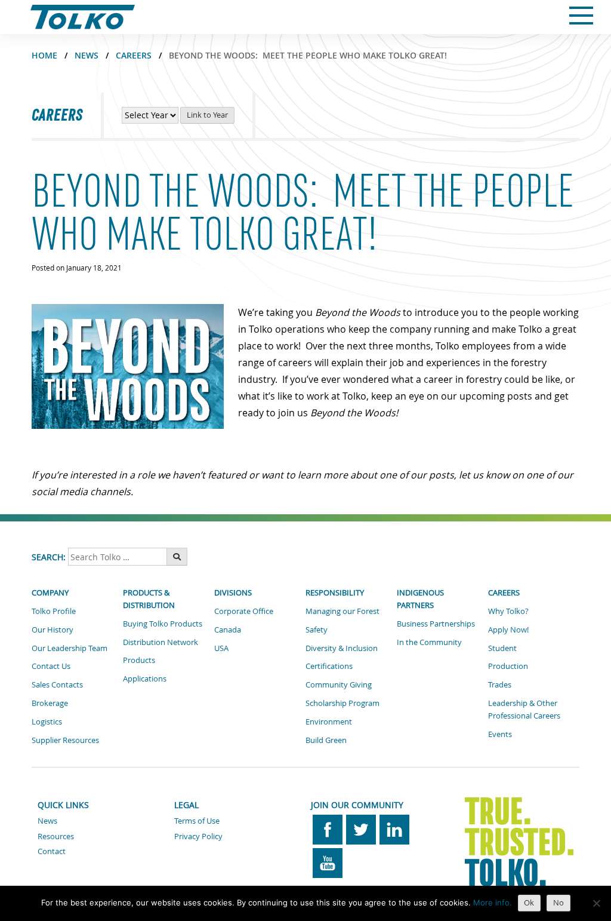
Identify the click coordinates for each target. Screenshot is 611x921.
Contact (52, 851)
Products (139, 660)
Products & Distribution (149, 598)
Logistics (47, 721)
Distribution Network (160, 642)
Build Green (326, 740)
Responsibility (335, 592)
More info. (492, 902)
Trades (499, 684)
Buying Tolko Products (162, 623)
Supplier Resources (65, 740)
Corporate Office (243, 611)
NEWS (86, 55)
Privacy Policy (198, 836)
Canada (227, 629)
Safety (317, 629)
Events (500, 734)
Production (508, 666)
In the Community (429, 642)
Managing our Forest (342, 611)
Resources (56, 836)
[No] (596, 903)
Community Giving (339, 684)
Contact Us (51, 666)
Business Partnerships (436, 623)
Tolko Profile (54, 611)
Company (50, 592)
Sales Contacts (57, 684)
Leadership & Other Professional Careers (524, 709)
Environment (329, 721)
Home (44, 55)
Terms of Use (197, 820)
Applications (144, 678)
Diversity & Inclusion (342, 648)
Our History (52, 629)
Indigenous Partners (420, 598)
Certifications (329, 666)
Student (502, 648)
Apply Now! (508, 629)
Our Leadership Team (69, 648)
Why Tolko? (508, 611)
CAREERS (134, 55)
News (47, 820)
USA (221, 648)
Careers (504, 592)
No (558, 902)
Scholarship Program (342, 703)
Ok (529, 902)
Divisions (233, 592)
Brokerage (50, 703)
